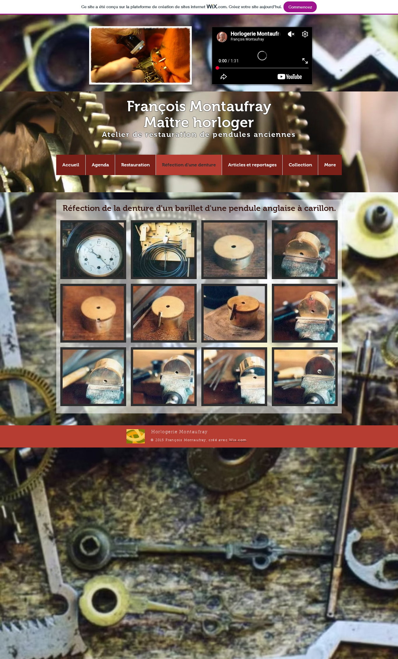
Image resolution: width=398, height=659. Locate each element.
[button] (93, 249)
